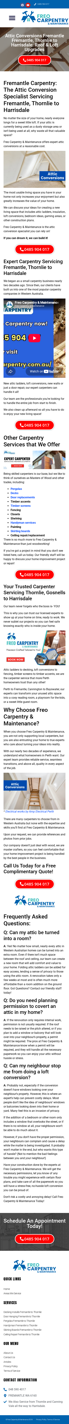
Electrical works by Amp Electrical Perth (29, 811)
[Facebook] (22, 5)
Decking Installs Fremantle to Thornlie (23, 1312)
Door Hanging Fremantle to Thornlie (22, 1316)
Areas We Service (12, 1293)
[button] (12, 18)
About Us (8, 1352)
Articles (7, 1361)
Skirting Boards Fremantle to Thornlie (22, 1329)
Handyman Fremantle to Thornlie (20, 1325)
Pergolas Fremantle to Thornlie (19, 1320)
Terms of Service (12, 1370)
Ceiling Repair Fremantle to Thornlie (21, 1334)
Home (7, 1289)
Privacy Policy (11, 1366)
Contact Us (9, 1357)
